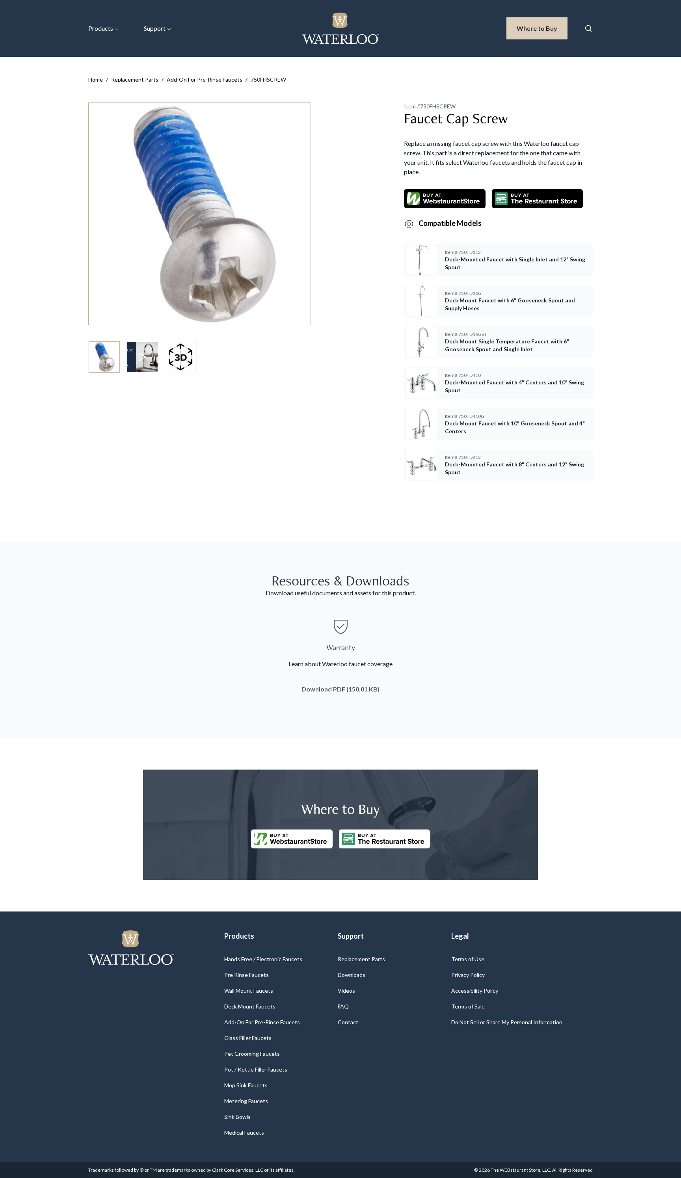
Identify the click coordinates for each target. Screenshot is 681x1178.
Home (95, 79)
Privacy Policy (468, 974)
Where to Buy (542, 28)
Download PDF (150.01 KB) (340, 689)
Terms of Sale (468, 1006)
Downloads (351, 974)
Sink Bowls (237, 1116)
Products (100, 28)
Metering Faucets (246, 1101)
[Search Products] (588, 28)
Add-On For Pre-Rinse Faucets (204, 79)
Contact (348, 1022)
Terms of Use (467, 959)
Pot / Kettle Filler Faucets (255, 1069)
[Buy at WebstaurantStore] (292, 838)
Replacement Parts (134, 79)
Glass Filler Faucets (248, 1037)
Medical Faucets (244, 1132)
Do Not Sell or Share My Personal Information (506, 1022)
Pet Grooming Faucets (252, 1053)
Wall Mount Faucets (248, 990)
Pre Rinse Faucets (246, 974)
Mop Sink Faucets (246, 1085)
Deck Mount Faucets (249, 1006)
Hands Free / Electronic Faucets (263, 959)
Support (155, 28)
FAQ (343, 1006)
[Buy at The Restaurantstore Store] (384, 838)
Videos (346, 990)
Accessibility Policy (474, 990)
